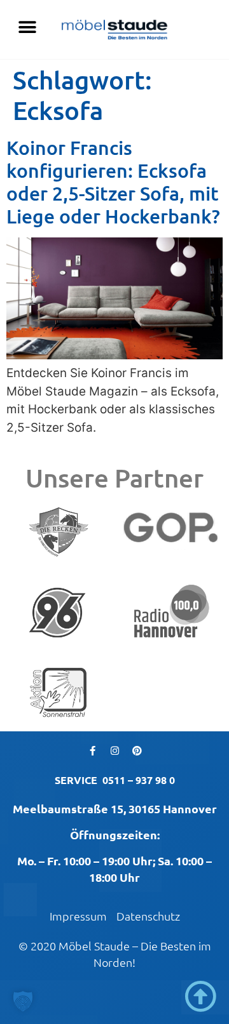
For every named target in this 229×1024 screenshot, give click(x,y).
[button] (27, 27)
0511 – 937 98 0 (138, 780)
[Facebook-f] (92, 750)
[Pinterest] (136, 750)
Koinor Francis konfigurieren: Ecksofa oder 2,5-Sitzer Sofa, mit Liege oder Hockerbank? (113, 181)
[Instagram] (114, 750)
